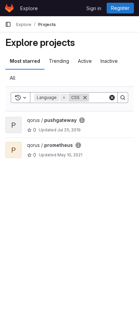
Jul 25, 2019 (69, 129)
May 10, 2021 (69, 154)
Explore (29, 8)
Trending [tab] (59, 61)
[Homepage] (9, 8)
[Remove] (85, 98)
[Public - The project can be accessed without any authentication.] (82, 120)
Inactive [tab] (109, 61)
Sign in (93, 8)
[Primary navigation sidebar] (8, 24)
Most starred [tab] (25, 61)
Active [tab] (85, 61)
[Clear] (112, 98)
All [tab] (13, 78)
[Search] (122, 97)
